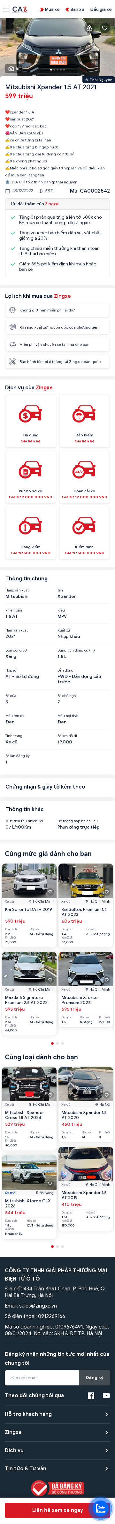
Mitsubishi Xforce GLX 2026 (28, 1203)
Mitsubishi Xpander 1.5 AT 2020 (84, 1115)
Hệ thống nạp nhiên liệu (77, 821)
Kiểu (61, 610)
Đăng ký (94, 1377)
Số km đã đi (67, 736)
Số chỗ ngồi (67, 696)
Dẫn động (65, 670)
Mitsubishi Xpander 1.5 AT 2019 (84, 1195)
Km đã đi (10, 938)
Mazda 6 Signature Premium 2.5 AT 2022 (26, 1000)
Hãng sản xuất (17, 590)
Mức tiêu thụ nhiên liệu (24, 821)
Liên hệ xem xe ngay (57, 1510)
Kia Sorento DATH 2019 (28, 909)
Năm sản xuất (16, 630)
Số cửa (10, 696)
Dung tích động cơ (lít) (76, 650)
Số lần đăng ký (17, 756)
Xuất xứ (63, 630)
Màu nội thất (68, 716)
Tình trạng (13, 736)
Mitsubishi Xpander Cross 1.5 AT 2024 (24, 1115)
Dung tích (11, 929)
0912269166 (51, 1316)
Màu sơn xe (14, 716)
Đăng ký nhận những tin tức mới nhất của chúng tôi (57, 1358)
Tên (60, 590)
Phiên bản (13, 610)
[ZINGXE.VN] (20, 9)
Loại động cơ (16, 650)
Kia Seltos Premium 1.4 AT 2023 (84, 912)
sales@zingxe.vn (38, 1306)
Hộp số (10, 670)
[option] (57, 48)
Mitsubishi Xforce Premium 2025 (80, 1000)
